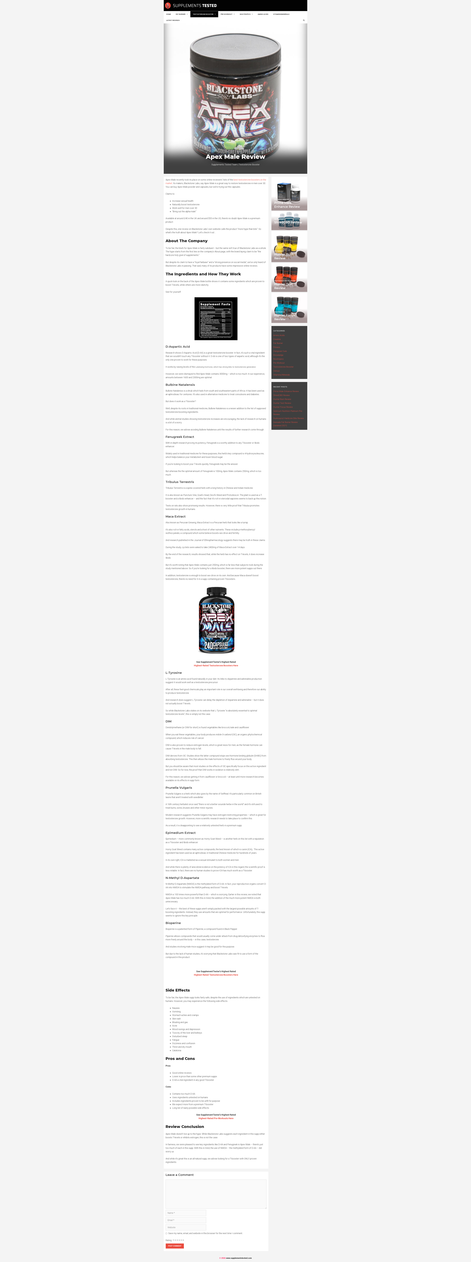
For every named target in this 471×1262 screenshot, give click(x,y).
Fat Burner (180, 14)
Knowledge (278, 355)
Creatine (277, 339)
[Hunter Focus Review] (289, 321)
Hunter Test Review (282, 403)
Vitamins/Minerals (281, 14)
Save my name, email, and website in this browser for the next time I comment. (205, 1233)
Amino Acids (263, 14)
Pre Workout (226, 14)
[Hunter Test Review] (289, 290)
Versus (276, 371)
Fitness (276, 347)
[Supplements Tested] (190, 5)
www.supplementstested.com (239, 1258)
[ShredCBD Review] (289, 228)
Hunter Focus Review (283, 407)
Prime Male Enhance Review (286, 391)
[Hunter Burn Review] (289, 260)
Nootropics (245, 14)
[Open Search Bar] (304, 20)
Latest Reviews (173, 20)
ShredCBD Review (281, 395)
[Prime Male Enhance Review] (289, 209)
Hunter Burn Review (282, 399)
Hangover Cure (280, 351)
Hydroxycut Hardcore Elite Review (288, 418)
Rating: (169, 1240)
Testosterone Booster (203, 14)
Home (168, 14)
